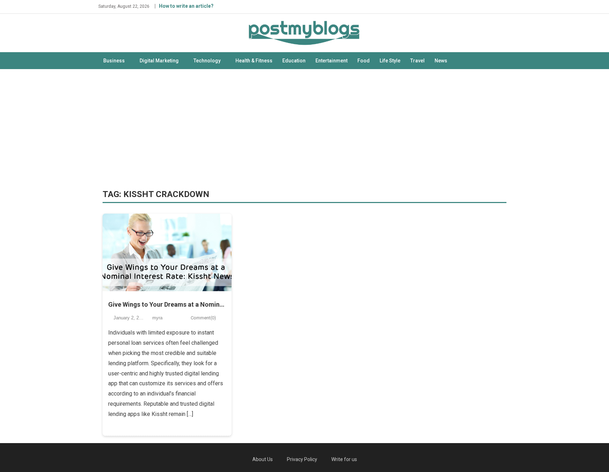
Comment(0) (203, 317)
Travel (417, 60)
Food (363, 60)
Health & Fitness (253, 60)
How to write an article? (186, 6)
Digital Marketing (159, 60)
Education (294, 60)
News (441, 60)
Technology (207, 60)
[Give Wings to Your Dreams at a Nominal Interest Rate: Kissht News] (167, 252)
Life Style (390, 60)
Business (114, 60)
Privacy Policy (302, 459)
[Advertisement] (304, 129)
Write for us (344, 459)
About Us (262, 459)
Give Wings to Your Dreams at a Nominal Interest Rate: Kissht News (167, 304)
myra (157, 317)
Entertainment (331, 60)
